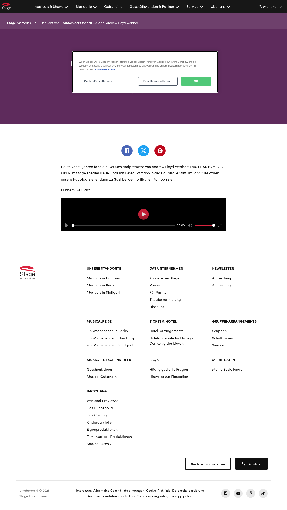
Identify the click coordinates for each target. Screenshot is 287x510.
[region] (145, 72)
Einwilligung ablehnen (157, 81)
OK (196, 81)
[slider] (123, 225)
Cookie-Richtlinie (105, 69)
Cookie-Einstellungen (98, 81)
